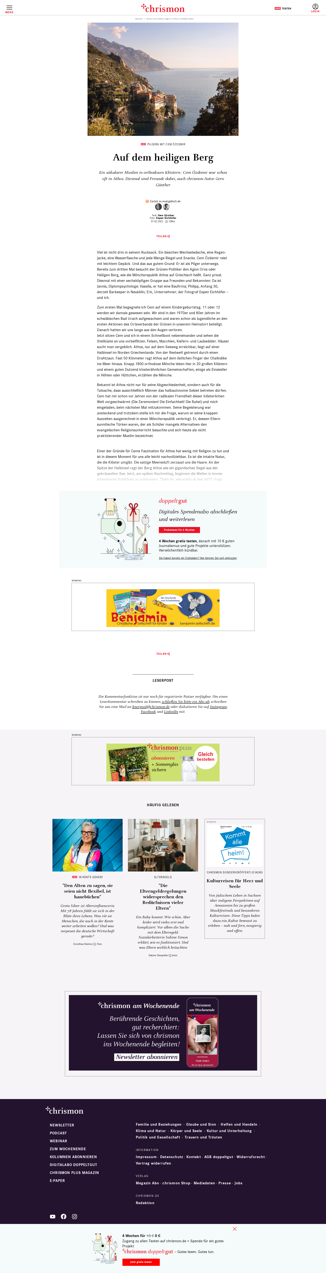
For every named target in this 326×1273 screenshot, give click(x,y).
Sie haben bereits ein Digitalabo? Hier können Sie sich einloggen (198, 558)
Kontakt (193, 1157)
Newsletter (62, 1125)
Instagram (218, 706)
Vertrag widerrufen (153, 1163)
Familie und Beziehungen (159, 1124)
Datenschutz (171, 1157)
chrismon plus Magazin (74, 1173)
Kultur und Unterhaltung (229, 1131)
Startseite (139, 19)
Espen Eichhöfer (166, 218)
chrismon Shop (176, 1183)
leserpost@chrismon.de (151, 706)
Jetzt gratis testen (141, 1262)
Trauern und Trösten (203, 1137)
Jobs (239, 1183)
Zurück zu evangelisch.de (165, 201)
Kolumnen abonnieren (73, 1157)
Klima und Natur (151, 1131)
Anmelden (315, 8)
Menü (9, 12)
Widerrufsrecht (251, 1157)
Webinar (58, 1141)
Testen (283, 8)
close (235, 1229)
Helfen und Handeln (239, 1124)
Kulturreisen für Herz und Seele (235, 884)
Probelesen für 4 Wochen (179, 530)
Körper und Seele (186, 1131)
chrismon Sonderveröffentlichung (235, 872)
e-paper (57, 1180)
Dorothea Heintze (82, 944)
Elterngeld (163, 877)
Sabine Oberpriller (158, 955)
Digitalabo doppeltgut (73, 1165)
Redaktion (145, 1203)
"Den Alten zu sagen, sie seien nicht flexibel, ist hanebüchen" (87, 891)
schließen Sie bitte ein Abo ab (185, 701)
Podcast (58, 1133)
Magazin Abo (147, 1183)
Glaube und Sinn (201, 1124)
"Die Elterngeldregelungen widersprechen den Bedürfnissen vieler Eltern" (163, 896)
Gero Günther (166, 215)
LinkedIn (171, 711)
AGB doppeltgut (218, 1157)
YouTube (52, 1216)
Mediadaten (204, 1183)
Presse (224, 1183)
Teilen (161, 236)
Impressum (146, 1157)
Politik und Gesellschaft (158, 1137)
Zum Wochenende (68, 1149)
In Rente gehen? (91, 877)
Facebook (148, 711)
